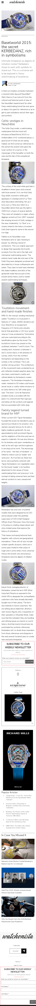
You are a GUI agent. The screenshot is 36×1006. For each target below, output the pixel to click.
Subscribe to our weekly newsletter (18, 645)
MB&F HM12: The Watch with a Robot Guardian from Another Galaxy (18, 827)
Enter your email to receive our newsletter (16, 658)
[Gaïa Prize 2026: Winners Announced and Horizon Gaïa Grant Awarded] (18, 878)
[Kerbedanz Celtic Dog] (18, 173)
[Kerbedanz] (18, 685)
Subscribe (17, 945)
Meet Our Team (18, 965)
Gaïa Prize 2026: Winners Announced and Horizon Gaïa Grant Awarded (16, 891)
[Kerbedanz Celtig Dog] (18, 496)
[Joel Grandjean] (4, 83)
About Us (18, 962)
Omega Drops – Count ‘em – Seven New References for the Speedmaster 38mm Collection (19, 798)
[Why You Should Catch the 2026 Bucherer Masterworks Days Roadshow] (18, 907)
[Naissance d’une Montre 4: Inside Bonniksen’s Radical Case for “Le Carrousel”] (18, 849)
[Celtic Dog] (18, 708)
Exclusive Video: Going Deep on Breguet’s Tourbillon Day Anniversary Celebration (18, 806)
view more (32, 723)
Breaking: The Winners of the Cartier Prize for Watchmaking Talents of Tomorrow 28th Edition (17, 814)
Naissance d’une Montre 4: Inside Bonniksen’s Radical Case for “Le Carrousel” (17, 862)
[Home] (18, 2)
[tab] (18, 672)
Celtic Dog (18, 692)
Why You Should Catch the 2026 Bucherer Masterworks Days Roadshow (16, 920)
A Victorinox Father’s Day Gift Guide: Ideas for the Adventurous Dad (17, 821)
